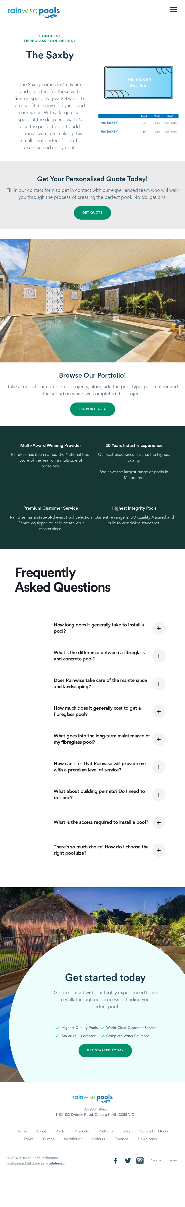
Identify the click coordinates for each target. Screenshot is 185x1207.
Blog (126, 1131)
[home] (33, 12)
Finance (121, 1139)
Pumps (48, 1139)
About (41, 1131)
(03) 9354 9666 (95, 1109)
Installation (73, 1139)
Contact (146, 1131)
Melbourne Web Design (25, 1163)
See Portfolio (93, 409)
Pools (60, 1131)
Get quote (92, 212)
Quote (163, 1131)
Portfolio (106, 1131)
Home (21, 1131)
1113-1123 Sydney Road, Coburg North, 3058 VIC (95, 1115)
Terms (173, 1160)
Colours (98, 1139)
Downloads (147, 1139)
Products (81, 1131)
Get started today (105, 1050)
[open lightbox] (92, 300)
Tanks (28, 1139)
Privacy (155, 1160)
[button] (173, 9)
